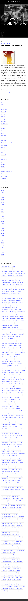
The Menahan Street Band (18, 554)
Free (17, 372)
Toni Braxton (20, 90)
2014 (2, 214)
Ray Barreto (14, 491)
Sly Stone (16, 523)
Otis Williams (5, 478)
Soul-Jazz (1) (4, 176)
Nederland (4, 469)
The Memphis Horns (6, 554)
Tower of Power (19, 577)
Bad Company (21, 289)
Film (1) (3, 133)
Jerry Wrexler (19, 410)
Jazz (14, 406)
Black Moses (12, 302)
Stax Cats (14, 527)
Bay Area (12, 291)
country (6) (3, 119)
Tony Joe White (18, 575)
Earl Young (4, 359)
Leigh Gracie (4, 435)
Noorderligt (11, 473)
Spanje (13, 525)
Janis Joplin (12, 404)
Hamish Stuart (5, 388)
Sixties (12, 521)
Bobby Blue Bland (6, 307)
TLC (10, 573)
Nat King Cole (5, 467)
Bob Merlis (22, 305)
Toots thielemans (6, 577)
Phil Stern (4, 485)
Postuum (7, 489)
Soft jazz (21, 523)
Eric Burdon (11, 363)
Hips (21, 395)
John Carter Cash (19, 415)
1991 (2, 254)
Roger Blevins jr (5, 503)
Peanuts (18, 480)
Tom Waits (21, 573)
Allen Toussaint (19, 275)
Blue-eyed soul (19, 302)
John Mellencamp (13, 417)
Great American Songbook (8, 383)
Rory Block (4, 505)
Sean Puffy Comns (6, 514)
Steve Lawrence (11, 530)
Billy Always (18, 300)
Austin (8, 287)
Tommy (3, 575)
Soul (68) (3, 173)
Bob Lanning (15, 305)
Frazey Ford (4, 372)
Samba (3, 509)
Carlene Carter (20, 318)
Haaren (17, 386)
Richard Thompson (6, 496)
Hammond (12, 388)
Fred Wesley (11, 372)
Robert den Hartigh (6, 498)
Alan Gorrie (10, 273)
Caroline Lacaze (16, 320)
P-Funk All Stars (12, 478)
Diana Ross (19, 350)
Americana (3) (4, 109)
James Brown (11, 401)
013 (14, 266)
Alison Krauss (11, 275)
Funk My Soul (5, 374)
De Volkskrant (18, 343)
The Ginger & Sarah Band (7, 550)
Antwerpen (14, 282)
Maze (8, 451)
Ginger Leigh (12, 377)
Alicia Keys (4, 275)
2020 (2, 202)
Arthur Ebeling (19, 284)
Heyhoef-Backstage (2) (6, 142)
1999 (2, 240)
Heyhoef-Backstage (6, 395)
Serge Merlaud (20, 516)
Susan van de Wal (18, 536)
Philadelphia (10, 485)
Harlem (3, 390)
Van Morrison (22, 582)
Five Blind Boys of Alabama (19, 368)
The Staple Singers (6, 563)
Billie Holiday (12, 300)
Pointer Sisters (19, 487)
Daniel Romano (11, 336)
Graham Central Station (7, 381)
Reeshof (17, 494)
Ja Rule (18, 399)
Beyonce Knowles (11, 298)
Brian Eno (10, 314)
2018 (2, 204)
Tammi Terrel (12, 539)
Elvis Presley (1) (5, 130)
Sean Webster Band (6, 516)
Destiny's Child (5, 350)
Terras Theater (19, 541)
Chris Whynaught (14, 325)
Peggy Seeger (12, 482)
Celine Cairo (4, 323)
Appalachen (20, 282)
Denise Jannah (18, 347)
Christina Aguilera (6, 327)
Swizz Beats (4, 539)
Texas (10, 543)
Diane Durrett (5, 352)
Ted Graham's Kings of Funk (8, 541)
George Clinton (19, 374)
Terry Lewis (4, 543)
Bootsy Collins (18, 309)
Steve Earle (4, 530)
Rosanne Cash (11, 505)
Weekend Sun (22, 586)
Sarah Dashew (5, 512)
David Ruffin (12, 341)
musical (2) (3, 154)
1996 (2, 245)
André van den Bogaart (18, 278)
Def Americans (17, 345)
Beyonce (4, 298)
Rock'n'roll (4, 500)
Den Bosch (4, 347)
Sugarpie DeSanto (6, 534)
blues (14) (3, 111)
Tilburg (18, 570)
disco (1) (3, 126)
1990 (2, 257)
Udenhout (4, 582)
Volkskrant (10, 586)
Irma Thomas (12, 399)
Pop (3, 489)
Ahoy (18, 271)
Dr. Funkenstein (5, 356)
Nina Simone (17, 471)
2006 (2, 223)
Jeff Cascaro (4, 408)
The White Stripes (16, 568)
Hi (12, 395)
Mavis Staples (12, 449)
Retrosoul (22, 494)
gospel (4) (3, 140)
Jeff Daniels (11, 408)
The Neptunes (5, 559)
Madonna (3, 92)
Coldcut (13, 329)
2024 (2, 192)
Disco (3, 354)
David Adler (16, 338)
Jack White (4, 401)
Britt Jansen (16, 314)
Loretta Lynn (13, 442)
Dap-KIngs (4, 338)
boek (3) (3, 114)
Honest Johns (5, 397)
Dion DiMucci (22, 352)
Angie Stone (4, 280)
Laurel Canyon (5, 431)
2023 (2, 195)
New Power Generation (7, 471)
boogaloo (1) (4, 116)
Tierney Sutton (12, 570)
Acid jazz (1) (4, 104)
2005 (2, 226)
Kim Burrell (19, 424)
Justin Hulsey (12, 422)
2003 (2, 230)
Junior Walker (5, 422)
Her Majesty (9, 392)
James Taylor (18, 401)
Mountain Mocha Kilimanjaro (8, 462)
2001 (2, 235)
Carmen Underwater (6, 320)
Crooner (9, 334)
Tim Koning (4, 573)
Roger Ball (18, 500)
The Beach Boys (16, 543)
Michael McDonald (6, 455)
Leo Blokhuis (19, 435)
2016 (2, 209)
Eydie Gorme (5, 368)
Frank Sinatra (8, 370)
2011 (2, 221)
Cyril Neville (14, 334)
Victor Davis (12, 584)
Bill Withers (19, 298)
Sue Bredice (15, 532)
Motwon (19, 460)
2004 (2, 228)
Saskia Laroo (13, 512)
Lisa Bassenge (5, 440)
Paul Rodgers (12, 480)
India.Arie (17, 397)
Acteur (10, 271)
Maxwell (4, 451)
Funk (21, 372)
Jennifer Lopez (12, 410)
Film (10, 368)
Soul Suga (7, 525)
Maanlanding (5, 444)
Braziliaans (4, 314)
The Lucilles (12, 552)
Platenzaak (4, 487)
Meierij (12, 451)
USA (16, 582)
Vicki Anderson (5, 584)
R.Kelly (22, 489)
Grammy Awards (17, 381)
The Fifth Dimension (12, 548)
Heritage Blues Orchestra (19, 392)
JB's (18, 406)
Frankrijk (23, 370)
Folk (3, 370)
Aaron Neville (16, 269)
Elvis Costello (17, 361)
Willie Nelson (12, 588)
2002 (2, 233)
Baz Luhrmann (19, 291)
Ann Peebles (11, 280)
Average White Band (6, 289)
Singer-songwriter (6, 521)
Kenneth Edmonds (13, 90)
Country (3, 334)
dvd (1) (3, 128)
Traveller (4, 579)
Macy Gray (19, 444)
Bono (12, 309)
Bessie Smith (5, 296)
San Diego (9, 509)
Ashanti (3, 287)
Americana (4, 278)
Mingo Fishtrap (12, 458)
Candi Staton (5, 318)
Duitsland (12, 356)
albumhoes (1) (4, 107)
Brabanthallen (12, 311)
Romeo (12, 503)
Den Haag (10, 347)
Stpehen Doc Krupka (6, 532)
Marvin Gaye (17, 446)
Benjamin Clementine (15, 293)
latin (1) (3, 150)
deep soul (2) (4, 123)
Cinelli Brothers (14, 327)
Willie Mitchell (5, 588)
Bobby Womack (5, 309)
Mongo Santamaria (6, 460)
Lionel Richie (21, 437)
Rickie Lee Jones (15, 496)
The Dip (22, 545)
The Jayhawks (5, 552)
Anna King (18, 280)
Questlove (17, 489)
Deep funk (4, 345)
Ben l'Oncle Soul (5, 293)
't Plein (9, 266)
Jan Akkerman (5, 404)
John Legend (5, 417)
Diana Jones (12, 350)
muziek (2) (3, 157)
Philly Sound (17, 485)
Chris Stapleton (5, 325)
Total (12, 577)
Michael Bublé (14, 453)
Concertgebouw (20, 329)
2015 (2, 211)
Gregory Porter (18, 383)
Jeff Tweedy (4, 410)
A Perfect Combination (7, 269)
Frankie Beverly (16, 370)
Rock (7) (3, 166)
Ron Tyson (17, 503)
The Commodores (6, 545)
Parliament (20, 478)
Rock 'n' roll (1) (4, 169)
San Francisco (16, 509)
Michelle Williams (15, 455)
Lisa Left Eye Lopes (14, 440)
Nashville (16, 464)
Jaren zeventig (5, 406)
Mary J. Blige (4, 449)
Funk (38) (3, 135)
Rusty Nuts (12, 507)
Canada (21, 316)
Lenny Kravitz (12, 435)
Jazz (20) (3, 147)
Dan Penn (4, 336)
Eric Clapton (9, 92)
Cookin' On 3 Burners (17, 332)
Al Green (23, 271)
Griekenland (4, 386)
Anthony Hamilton (6, 282)
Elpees (11, 361)
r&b (13, 47)
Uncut (12, 582)
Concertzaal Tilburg (6, 332)
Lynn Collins (19, 442)
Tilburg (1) (3, 178)
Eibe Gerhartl (11, 359)
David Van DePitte (21, 341)
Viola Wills (19, 584)
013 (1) (3, 102)
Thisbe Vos (4, 570)
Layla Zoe (18, 431)
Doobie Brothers (16, 354)
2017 (2, 207)
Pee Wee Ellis (5, 482)
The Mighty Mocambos (14, 557)
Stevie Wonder (20, 530)
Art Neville (12, 284)
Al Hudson (4, 273)
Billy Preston (4, 302)
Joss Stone (17, 419)
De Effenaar (11, 343)
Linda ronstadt (13, 437)
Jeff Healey (18, 408)
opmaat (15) (4, 159)
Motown (14, 460)
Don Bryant (8, 354)
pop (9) (3, 162)
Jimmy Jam (4, 415)
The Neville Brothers (14, 559)
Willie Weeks (19, 588)
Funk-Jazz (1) (4, 138)
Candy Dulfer (12, 318)
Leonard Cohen (5, 437)
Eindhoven (18, 359)
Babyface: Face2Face (11, 45)
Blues (3, 305)
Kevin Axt (14, 424)
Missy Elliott (19, 458)
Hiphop (16, 395)
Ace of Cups (4, 271)
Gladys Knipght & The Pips (8, 379)
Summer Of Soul (15, 534)
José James (11, 419)
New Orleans (19, 469)
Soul (3, 525)
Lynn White (4, 266)
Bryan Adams (5, 316)
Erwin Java (4, 365)
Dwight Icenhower (20, 356)
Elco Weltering (5, 361)
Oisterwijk (17, 473)
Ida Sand (11, 397)
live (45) (3, 152)
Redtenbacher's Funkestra (7, 494)
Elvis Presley (4, 363)
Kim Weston (4, 426)
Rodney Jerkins (11, 500)
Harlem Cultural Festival (12, 390)
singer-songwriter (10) (6, 171)
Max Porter (19, 449)
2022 (2, 197)
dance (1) (3, 121)
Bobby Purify (14, 307)
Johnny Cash (4, 419)
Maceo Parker (12, 444)
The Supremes (15, 563)
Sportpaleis (4, 527)
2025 (2, 190)
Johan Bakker (11, 415)
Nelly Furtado (11, 469)
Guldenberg (11, 386)
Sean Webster (15, 514)
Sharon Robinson (13, 518)
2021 (2, 199)
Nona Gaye (4, 473)
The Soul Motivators (17, 561)
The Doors (4, 548)
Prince (12, 489)
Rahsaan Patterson (6, 491)
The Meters (4, 557)
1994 (2, 247)
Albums (23, 273)
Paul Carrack (4, 480)
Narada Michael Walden (7, 464)
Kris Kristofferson (6, 428)
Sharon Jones (5, 518)
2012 (2, 218)
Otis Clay (12, 476)
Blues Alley (8, 305)
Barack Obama (5, 291)
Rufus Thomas (5, 507)
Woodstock (4, 591)
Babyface (6, 90)
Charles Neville (19, 323)
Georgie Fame (5, 377)
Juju (22, 419)
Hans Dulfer (19, 388)
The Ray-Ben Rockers (6, 561)
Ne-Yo (18, 467)
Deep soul (10, 345)
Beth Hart (11, 296)
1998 (2, 242)
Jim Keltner (4, 413)
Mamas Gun (10, 446)
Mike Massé (4, 458)
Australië (13, 287)
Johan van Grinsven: (5, 43)
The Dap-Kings (15, 545)
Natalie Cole (12, 467)
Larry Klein (21, 428)
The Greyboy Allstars (19, 550)
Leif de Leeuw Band (14, 433)
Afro (14, 271)
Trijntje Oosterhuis (16, 579)
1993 (2, 250)
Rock (22, 498)
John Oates (20, 417)
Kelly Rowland (20, 422)
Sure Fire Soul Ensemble (7, 536)
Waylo (15, 586)
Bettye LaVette (18, 296)
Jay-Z (11, 406)
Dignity (16, 352)
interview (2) (4, 145)
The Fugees (21, 548)
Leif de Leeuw (5, 433)
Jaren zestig (22, 404)
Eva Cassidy (17, 365)
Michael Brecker (5, 453)
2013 (2, 216)
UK (8, 582)
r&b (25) (3, 164)
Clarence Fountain (6, 329)
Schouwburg (20, 512)
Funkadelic (11, 374)
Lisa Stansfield (5, 442)
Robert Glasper (15, 498)
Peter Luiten (20, 482)
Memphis (18, 451)
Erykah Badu (11, 365)
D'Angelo (21, 334)
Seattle (13, 516)
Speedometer (19, 525)
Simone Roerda (22, 518)
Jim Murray (10, 413)
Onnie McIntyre (5, 476)
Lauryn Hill (12, 431)
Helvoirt (3, 392)
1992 (2, 252)
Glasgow (17, 379)
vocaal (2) (3, 181)
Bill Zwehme (4, 300)
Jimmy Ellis (17, 413)
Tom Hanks (14, 573)
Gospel (22, 379)
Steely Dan (20, 527)
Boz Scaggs (4, 311)
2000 (2, 238)
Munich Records (19, 462)
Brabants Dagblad (21, 311)
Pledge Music (11, 487)
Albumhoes (17, 273)
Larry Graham (14, 428)
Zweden (16, 591)
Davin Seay (4, 343)
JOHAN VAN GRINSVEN (14, 2)
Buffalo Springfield (14, 316)
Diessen (11, 352)
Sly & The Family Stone (7, 523)
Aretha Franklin (5, 284)
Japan (17, 404)
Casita (22, 320)
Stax (9, 527)
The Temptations (6, 566)
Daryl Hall (10, 338)
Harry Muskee (22, 390)
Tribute (9, 579)
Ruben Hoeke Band (20, 505)
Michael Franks (21, 453)
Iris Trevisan (4, 399)
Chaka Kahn (11, 323)
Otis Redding (19, 476)
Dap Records (19, 336)
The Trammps (14, 566)
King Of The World (13, 426)
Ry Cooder (19, 507)
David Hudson (5, 341)
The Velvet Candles (6, 568)
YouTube (11, 591)
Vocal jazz (4, 586)
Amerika (10, 278)
